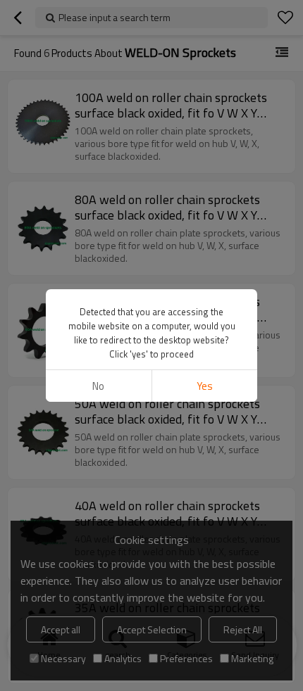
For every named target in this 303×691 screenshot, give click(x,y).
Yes (205, 386)
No (98, 386)
